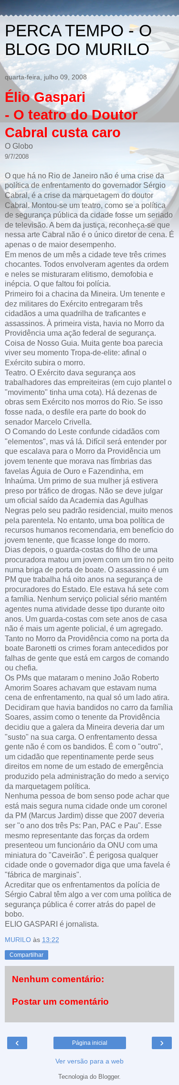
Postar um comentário (60, 1002)
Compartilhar (26, 955)
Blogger (108, 1076)
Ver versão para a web (89, 1061)
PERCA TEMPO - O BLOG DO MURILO (78, 40)
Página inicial (89, 1043)
